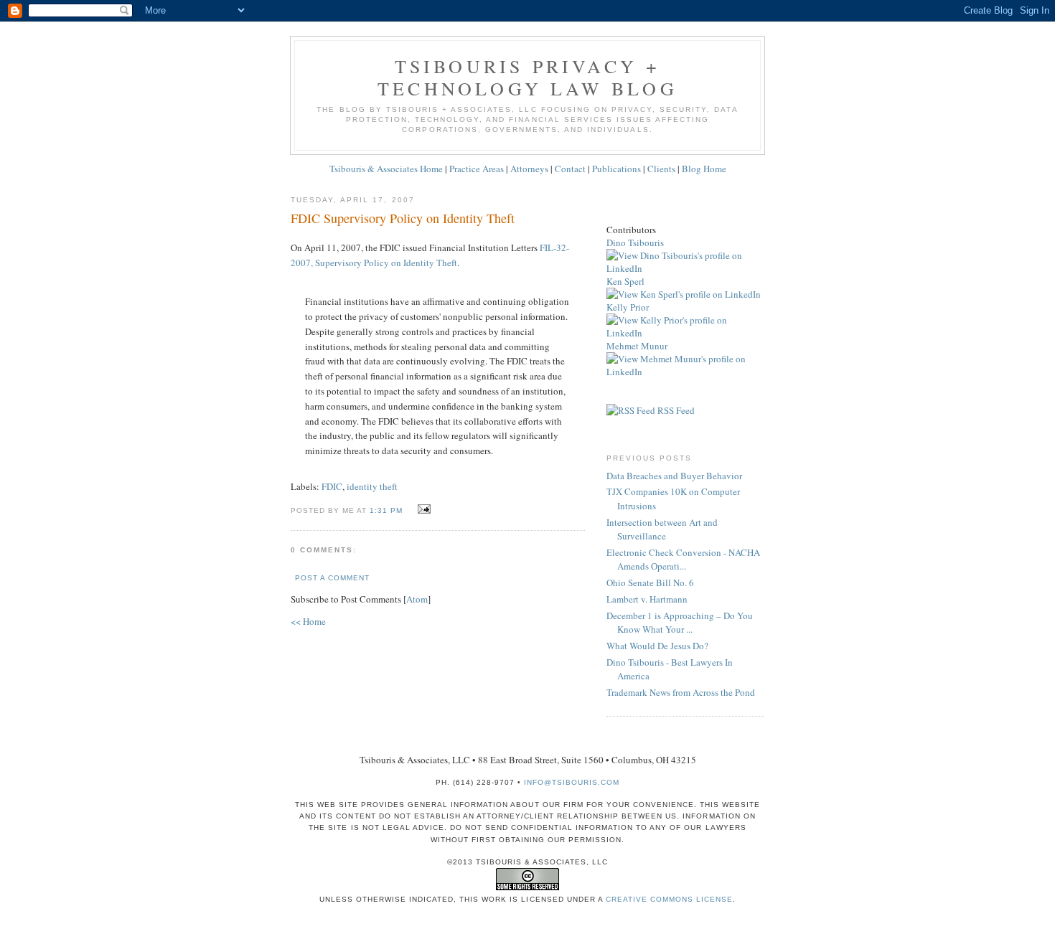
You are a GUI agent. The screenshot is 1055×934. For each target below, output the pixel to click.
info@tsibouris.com (571, 782)
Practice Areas (476, 168)
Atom (417, 599)
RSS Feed (675, 410)
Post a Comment (332, 578)
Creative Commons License (669, 899)
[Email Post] (421, 509)
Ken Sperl (625, 281)
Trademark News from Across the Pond (680, 692)
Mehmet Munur (636, 345)
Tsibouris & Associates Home (386, 168)
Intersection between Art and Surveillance (662, 529)
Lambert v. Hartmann (647, 599)
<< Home (308, 621)
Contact (570, 168)
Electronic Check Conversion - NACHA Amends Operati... (683, 559)
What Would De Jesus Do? (657, 645)
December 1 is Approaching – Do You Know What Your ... (679, 622)
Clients (661, 168)
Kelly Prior (627, 307)
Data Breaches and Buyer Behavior (674, 475)
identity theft (372, 486)
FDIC (332, 486)
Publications (616, 168)
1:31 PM (387, 510)
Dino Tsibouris (635, 242)
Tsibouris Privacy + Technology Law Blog (527, 77)
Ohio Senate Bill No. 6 (650, 582)
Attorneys (529, 168)
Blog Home (704, 168)
